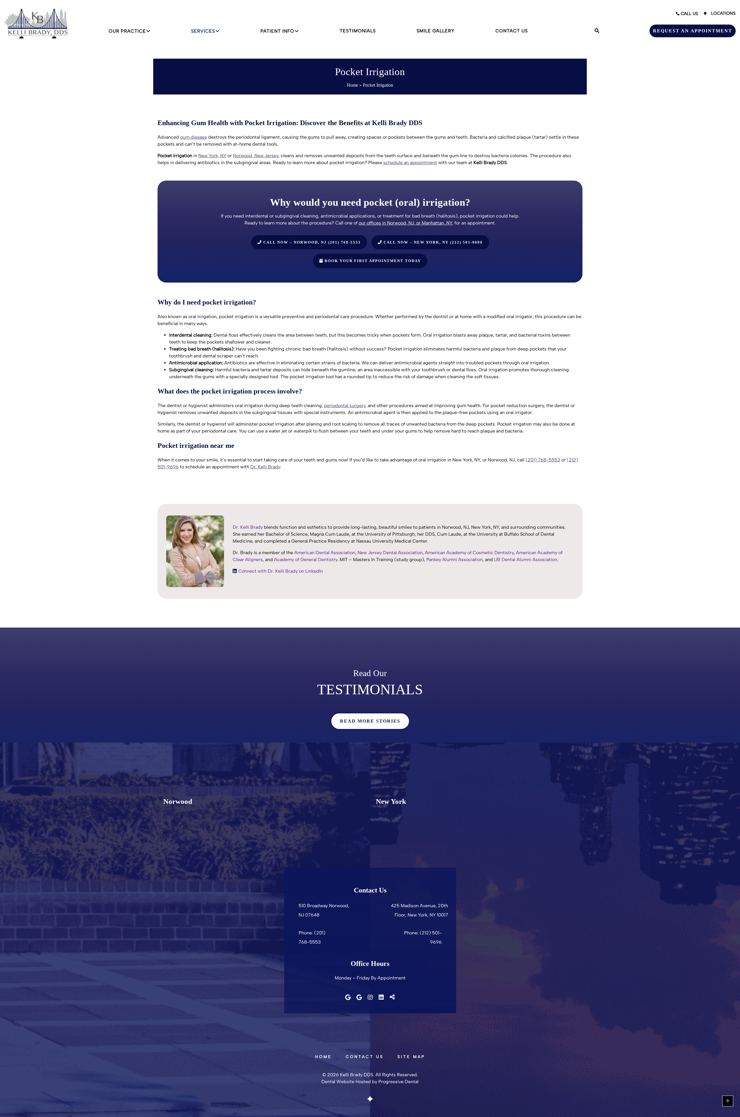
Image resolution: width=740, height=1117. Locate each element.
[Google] (348, 997)
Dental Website (337, 1081)
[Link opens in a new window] (235, 571)
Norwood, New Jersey (255, 155)
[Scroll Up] (727, 1104)
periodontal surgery (344, 405)
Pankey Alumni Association (454, 559)
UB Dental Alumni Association (525, 559)
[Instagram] (370, 997)
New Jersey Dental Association (390, 552)
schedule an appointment (410, 162)
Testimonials (358, 31)
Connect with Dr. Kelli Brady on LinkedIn (280, 571)
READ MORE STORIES (370, 721)
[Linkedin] (381, 997)
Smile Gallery (435, 31)
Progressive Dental (398, 1081)
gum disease (193, 137)
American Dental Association (324, 552)
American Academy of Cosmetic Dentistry (469, 552)
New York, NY (212, 155)
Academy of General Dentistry (305, 559)
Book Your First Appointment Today (372, 261)
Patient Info (277, 31)
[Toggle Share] (392, 997)
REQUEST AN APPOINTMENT (692, 30)
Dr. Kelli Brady (265, 467)
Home (352, 85)
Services (203, 31)
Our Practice (127, 31)
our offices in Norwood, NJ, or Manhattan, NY (405, 223)
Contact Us (511, 31)
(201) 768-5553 (543, 460)
